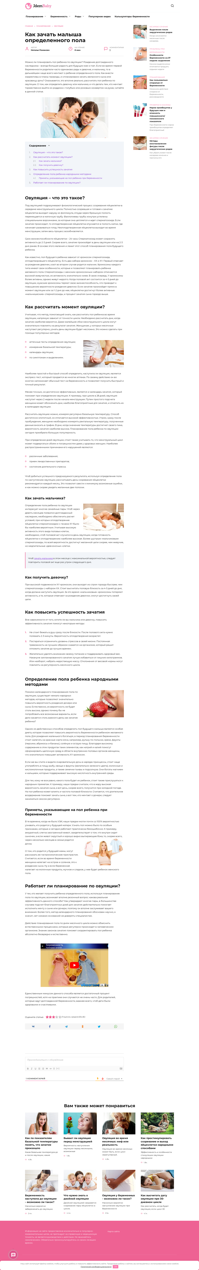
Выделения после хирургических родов (161, 31)
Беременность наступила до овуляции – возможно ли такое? (41, 1198)
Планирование (34, 16)
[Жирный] (28, 1068)
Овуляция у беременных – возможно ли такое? (118, 1197)
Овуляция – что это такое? (48, 152)
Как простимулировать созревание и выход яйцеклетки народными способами (157, 1143)
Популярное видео (100, 16)
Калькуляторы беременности (132, 16)
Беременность (59, 16)
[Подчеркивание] (35, 1068)
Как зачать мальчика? (50, 161)
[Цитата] (47, 1068)
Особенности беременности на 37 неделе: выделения (160, 58)
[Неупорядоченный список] (43, 1068)
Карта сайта (114, 1231)
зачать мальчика (43, 558)
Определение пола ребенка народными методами (62, 174)
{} (54, 1068)
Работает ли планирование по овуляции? (57, 182)
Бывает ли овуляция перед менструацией (78, 1140)
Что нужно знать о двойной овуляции (76, 1197)
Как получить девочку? (51, 165)
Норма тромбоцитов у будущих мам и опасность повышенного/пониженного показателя (161, 115)
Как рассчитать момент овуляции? (53, 157)
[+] (57, 1068)
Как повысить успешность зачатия (52, 169)
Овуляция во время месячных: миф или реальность (115, 1141)
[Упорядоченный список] (39, 1068)
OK (115, 1267)
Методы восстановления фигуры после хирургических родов (161, 145)
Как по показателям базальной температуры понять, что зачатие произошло (41, 1143)
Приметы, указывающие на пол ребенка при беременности (70, 178)
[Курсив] (32, 1068)
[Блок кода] (51, 1068)
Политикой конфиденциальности (96, 1267)
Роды (78, 16)
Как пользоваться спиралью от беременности (159, 83)
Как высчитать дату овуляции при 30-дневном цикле (154, 1198)
